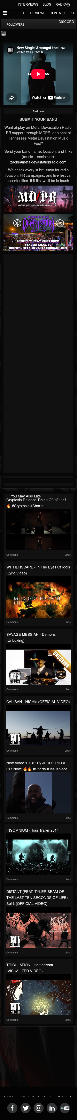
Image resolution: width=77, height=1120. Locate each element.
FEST (21, 13)
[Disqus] (38, 310)
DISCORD (66, 21)
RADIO (60, 4)
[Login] (68, 4)
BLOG (47, 4)
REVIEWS (38, 13)
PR (71, 13)
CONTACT (57, 13)
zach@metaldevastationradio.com (38, 162)
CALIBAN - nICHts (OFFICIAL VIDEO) (38, 701)
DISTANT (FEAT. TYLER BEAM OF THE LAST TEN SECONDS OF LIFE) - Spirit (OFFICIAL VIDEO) (38, 897)
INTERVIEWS (28, 4)
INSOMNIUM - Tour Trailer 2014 (32, 830)
